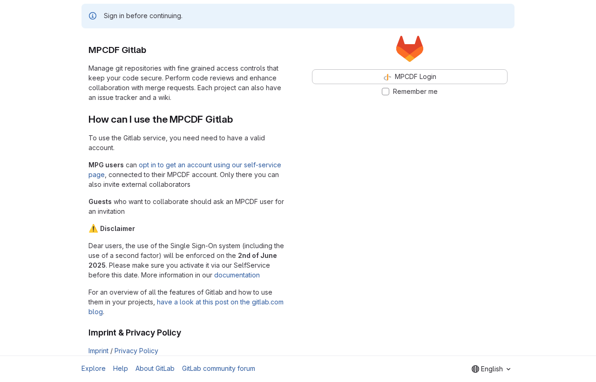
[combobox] (491, 369)
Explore (93, 368)
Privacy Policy (136, 351)
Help (120, 368)
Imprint (98, 351)
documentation (237, 275)
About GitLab (155, 368)
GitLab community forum (218, 368)
